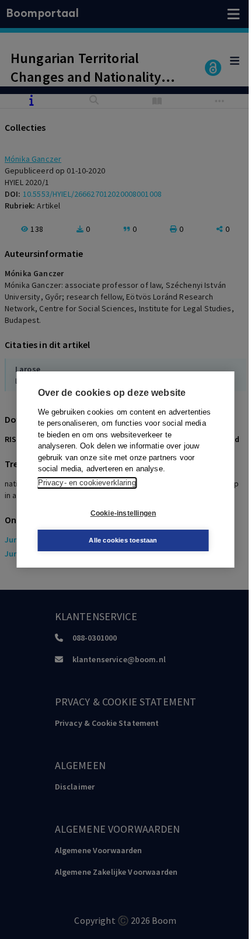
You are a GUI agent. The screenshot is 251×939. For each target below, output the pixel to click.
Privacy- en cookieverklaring (87, 482)
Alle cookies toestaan (123, 540)
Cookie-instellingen (123, 513)
